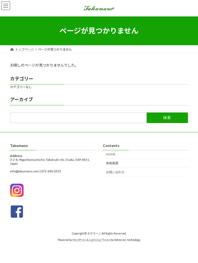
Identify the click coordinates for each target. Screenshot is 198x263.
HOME (111, 154)
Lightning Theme (99, 239)
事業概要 (112, 163)
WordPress (79, 239)
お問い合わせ (115, 172)
